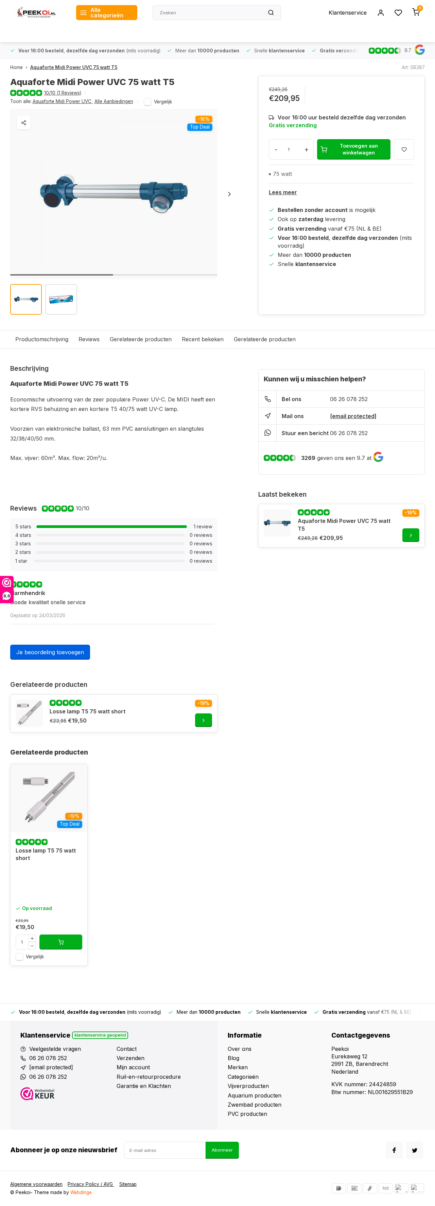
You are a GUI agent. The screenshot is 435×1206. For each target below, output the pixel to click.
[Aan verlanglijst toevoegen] (77, 774)
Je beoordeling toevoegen (50, 652)
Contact (127, 1048)
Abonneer (222, 1150)
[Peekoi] (38, 12)
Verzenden (130, 1058)
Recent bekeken (203, 339)
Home (16, 67)
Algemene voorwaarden (36, 1184)
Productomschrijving (41, 339)
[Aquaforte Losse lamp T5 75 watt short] (49, 798)
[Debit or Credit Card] (417, 1188)
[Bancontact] (354, 1188)
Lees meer (283, 192)
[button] (229, 193)
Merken (238, 1067)
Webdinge (81, 1192)
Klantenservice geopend (100, 1035)
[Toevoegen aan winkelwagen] (60, 942)
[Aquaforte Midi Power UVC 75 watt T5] (277, 522)
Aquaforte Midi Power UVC (63, 101)
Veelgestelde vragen (55, 1048)
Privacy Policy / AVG (91, 1184)
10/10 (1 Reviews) (62, 93)
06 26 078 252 (349, 399)
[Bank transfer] (386, 1188)
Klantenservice (348, 12)
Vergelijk (163, 101)
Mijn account (133, 1067)
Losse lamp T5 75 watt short (87, 711)
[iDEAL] (339, 1188)
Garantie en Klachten (144, 1086)
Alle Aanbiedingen (113, 101)
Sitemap (128, 1184)
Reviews (89, 339)
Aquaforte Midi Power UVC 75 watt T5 (73, 67)
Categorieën (243, 1076)
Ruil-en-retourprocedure (149, 1076)
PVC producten (247, 1113)
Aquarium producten (254, 1095)
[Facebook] (394, 1150)
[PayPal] (401, 1188)
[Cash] (370, 1188)
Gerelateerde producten (141, 339)
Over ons (239, 1048)
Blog (233, 1058)
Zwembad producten (254, 1104)
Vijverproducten (248, 1086)
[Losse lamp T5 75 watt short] (29, 713)
